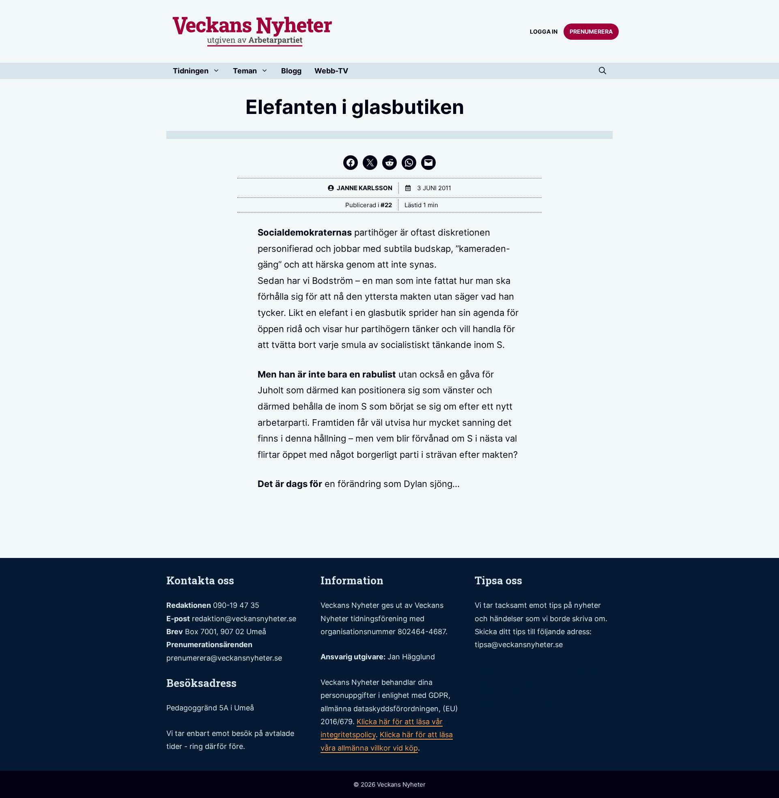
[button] (602, 71)
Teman (245, 70)
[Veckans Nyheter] (252, 31)
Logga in (543, 31)
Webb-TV (331, 70)
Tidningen (191, 70)
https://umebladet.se (519, 687)
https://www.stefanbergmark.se (542, 671)
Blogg (291, 70)
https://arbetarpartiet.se (525, 703)
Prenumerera (591, 31)
